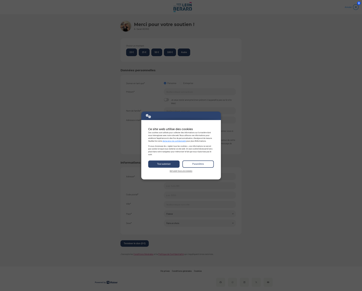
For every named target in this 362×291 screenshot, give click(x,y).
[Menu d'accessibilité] (359, 3)
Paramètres (198, 164)
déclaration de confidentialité (174, 141)
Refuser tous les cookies (181, 171)
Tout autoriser (164, 164)
